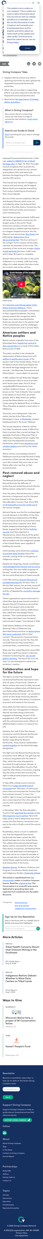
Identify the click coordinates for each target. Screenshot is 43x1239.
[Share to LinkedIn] (28, 63)
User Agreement (21, 1235)
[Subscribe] (38, 928)
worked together (10, 745)
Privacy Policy (21, 1233)
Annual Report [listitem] (8, 1156)
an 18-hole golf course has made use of (20, 504)
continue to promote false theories (20, 552)
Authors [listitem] (6, 1174)
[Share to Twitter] (34, 63)
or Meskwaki (25, 419)
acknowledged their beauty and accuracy (21, 566)
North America (21, 902)
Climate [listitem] (6, 1195)
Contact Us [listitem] (7, 1180)
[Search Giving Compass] (33, 3)
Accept (27, 48)
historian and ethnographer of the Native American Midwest (20, 306)
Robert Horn (19, 237)
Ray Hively (30, 234)
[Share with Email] (39, 63)
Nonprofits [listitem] (7, 1171)
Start (7, 134)
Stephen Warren (10, 867)
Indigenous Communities (25, 908)
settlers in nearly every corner (16, 358)
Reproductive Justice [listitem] (11, 1208)
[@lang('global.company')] (4, 3)
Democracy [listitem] (7, 1198)
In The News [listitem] (7, 1150)
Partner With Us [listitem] (9, 1177)
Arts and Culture (22, 905)
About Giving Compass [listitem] (12, 1143)
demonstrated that (11, 239)
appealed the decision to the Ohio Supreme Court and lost (21, 814)
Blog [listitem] (4, 1146)
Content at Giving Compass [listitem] (14, 1153)
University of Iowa (32, 873)
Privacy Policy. (13, 42)
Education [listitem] (7, 1201)
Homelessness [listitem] (8, 1205)
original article (24, 883)
